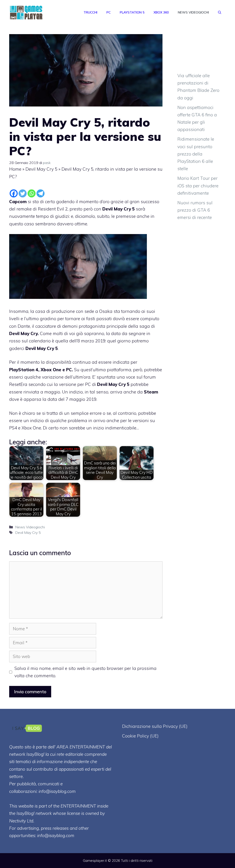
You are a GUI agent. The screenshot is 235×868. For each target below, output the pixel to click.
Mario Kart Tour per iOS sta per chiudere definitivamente (197, 185)
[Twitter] (23, 193)
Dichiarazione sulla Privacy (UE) (154, 726)
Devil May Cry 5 (41, 169)
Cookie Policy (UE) (140, 736)
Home (15, 169)
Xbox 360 (161, 12)
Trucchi (90, 12)
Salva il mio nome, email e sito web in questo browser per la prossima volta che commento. (85, 672)
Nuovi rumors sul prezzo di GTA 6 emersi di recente (195, 210)
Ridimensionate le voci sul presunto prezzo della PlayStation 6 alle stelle (195, 153)
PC (108, 12)
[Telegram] (40, 193)
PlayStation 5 (132, 12)
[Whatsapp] (32, 193)
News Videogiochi (193, 12)
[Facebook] (14, 193)
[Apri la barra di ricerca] (219, 12)
